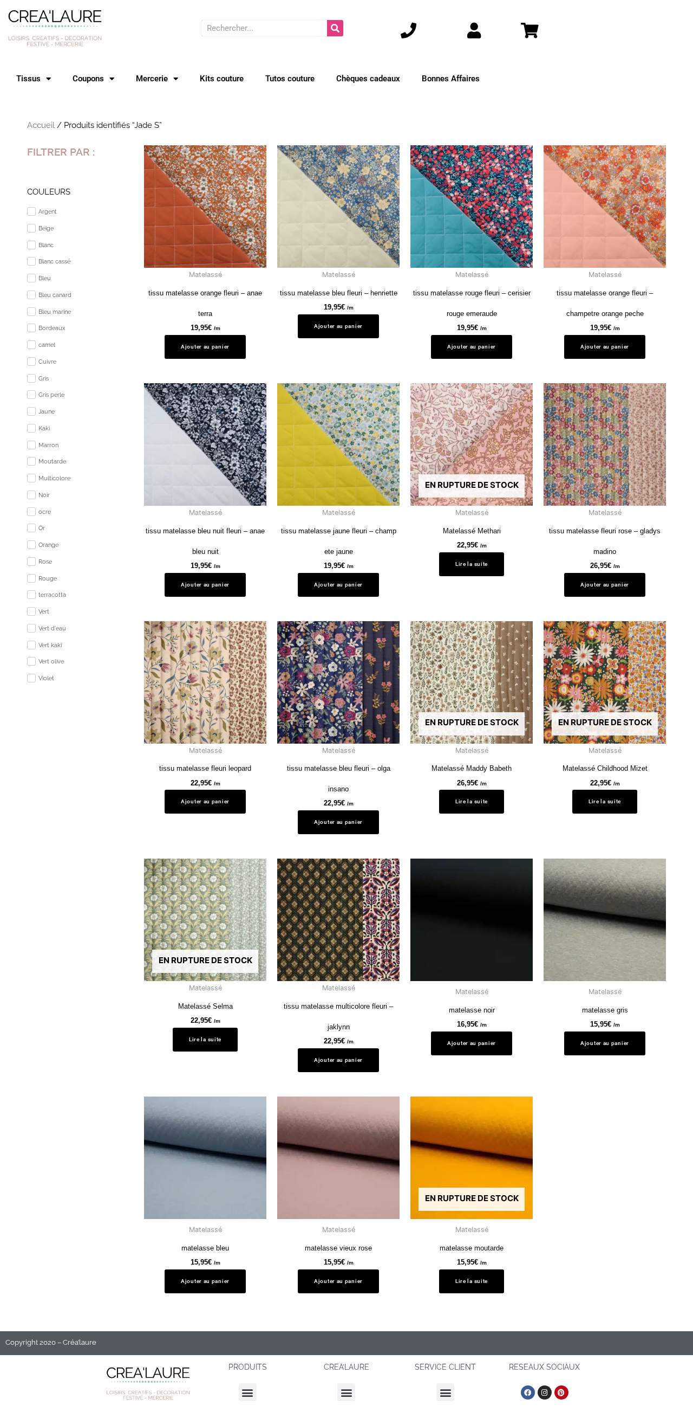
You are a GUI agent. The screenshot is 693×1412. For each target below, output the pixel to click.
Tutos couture (290, 78)
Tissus (28, 78)
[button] (248, 1392)
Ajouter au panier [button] (205, 347)
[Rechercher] (335, 28)
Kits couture (222, 78)
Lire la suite (471, 564)
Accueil (41, 125)
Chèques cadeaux (368, 78)
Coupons (88, 78)
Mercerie (152, 78)
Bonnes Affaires (451, 78)
